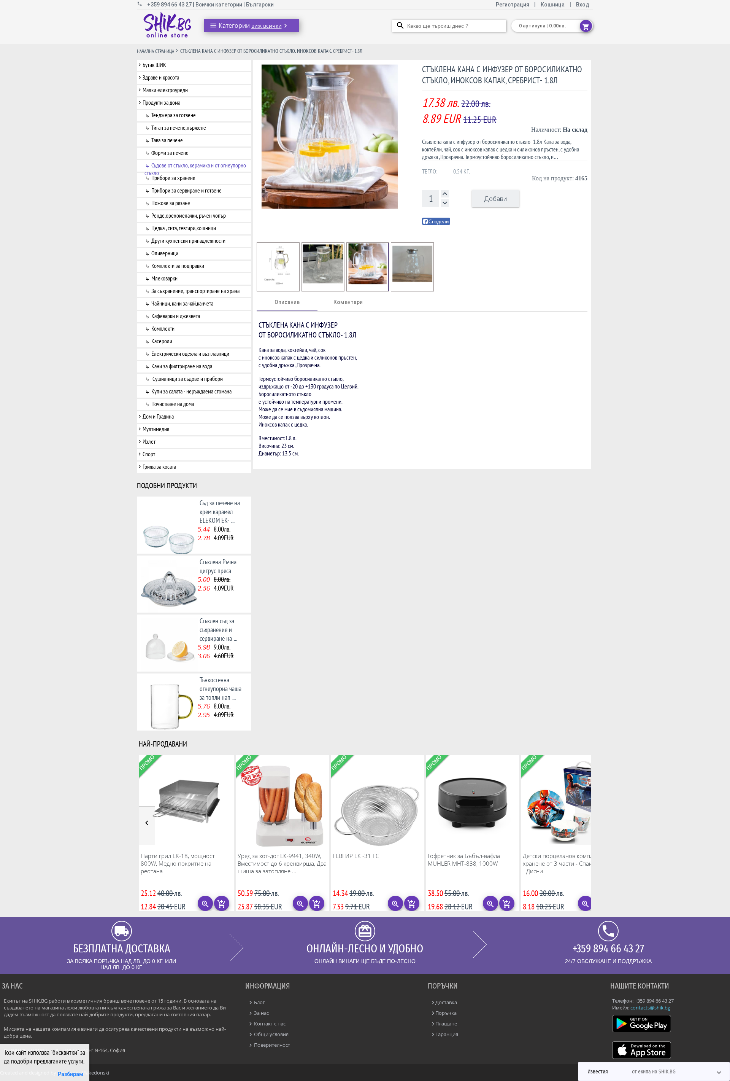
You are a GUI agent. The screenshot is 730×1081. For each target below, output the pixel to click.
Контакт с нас (269, 1023)
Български (260, 5)
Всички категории (219, 5)
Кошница (553, 5)
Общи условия (271, 1034)
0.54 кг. (461, 171)
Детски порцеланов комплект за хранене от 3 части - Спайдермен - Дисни (567, 863)
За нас (261, 1012)
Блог (259, 1002)
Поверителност (271, 1044)
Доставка (446, 1002)
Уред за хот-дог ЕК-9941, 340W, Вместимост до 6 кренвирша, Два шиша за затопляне (282, 863)
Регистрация (513, 5)
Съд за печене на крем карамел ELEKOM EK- (220, 511)
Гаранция (446, 1034)
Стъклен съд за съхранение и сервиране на (218, 629)
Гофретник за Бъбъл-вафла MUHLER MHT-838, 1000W (464, 859)
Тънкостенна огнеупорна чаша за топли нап (220, 688)
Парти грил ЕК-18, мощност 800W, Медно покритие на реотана (178, 863)
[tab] (287, 302)
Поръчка (446, 1012)
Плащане (446, 1023)
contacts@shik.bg (650, 1007)
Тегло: (429, 171)
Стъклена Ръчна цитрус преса (218, 566)
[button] (654, 1071)
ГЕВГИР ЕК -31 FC (356, 856)
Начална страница (155, 51)
